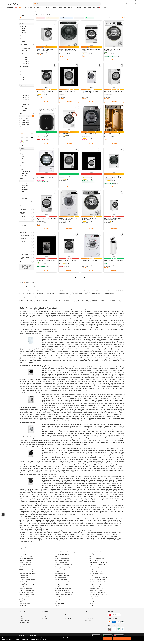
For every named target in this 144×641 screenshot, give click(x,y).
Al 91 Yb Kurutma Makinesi (27, 290)
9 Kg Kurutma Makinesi (109, 293)
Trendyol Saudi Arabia (95, 598)
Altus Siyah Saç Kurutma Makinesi (63, 588)
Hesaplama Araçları (24, 605)
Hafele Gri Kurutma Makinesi (96, 586)
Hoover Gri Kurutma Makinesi (27, 566)
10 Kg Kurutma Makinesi (26, 562)
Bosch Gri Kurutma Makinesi (27, 590)
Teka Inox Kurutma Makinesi (75, 304)
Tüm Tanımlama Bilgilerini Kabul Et (122, 638)
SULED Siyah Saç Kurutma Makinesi (28, 585)
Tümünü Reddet (107, 638)
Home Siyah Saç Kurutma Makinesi (98, 594)
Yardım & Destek (121, 0)
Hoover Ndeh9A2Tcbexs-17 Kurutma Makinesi (94, 290)
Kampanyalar (45, 614)
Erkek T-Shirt (58, 605)
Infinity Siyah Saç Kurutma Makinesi (63, 596)
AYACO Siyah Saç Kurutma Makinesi (63, 568)
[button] (105, 52)
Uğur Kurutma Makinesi (95, 568)
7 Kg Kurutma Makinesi (95, 560)
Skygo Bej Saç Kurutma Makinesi (97, 596)
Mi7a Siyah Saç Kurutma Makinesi (28, 573)
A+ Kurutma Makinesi (95, 293)
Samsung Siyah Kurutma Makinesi (63, 564)
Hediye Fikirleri (45, 618)
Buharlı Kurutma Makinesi (63, 293)
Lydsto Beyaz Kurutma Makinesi (62, 585)
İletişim (21, 618)
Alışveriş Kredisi (45, 616)
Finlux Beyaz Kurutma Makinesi (27, 594)
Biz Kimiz (21, 614)
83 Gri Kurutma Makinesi (26, 560)
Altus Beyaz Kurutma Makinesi (98, 300)
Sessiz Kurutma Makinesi (26, 293)
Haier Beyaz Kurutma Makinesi (27, 579)
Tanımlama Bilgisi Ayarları (96, 638)
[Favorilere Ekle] (54, 22)
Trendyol (22, 11)
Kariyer (21, 616)
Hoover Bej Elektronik (25, 575)
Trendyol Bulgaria (24, 600)
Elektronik (28, 11)
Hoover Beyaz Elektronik (26, 586)
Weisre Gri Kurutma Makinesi (62, 581)
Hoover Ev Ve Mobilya (60, 573)
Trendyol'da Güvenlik (24, 620)
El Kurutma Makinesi (55, 300)
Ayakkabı (91, 601)
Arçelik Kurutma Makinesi (59, 304)
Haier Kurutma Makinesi (95, 570)
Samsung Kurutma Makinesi (27, 568)
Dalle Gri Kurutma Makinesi (91, 304)
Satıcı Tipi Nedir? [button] (29, 169)
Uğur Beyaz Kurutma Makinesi (96, 566)
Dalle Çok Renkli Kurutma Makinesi (98, 562)
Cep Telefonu (92, 600)
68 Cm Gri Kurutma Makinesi (60, 297)
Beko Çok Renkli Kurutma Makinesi (63, 594)
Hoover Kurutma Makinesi (41, 300)
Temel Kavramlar (66, 616)
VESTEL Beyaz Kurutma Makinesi (97, 579)
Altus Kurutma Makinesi (26, 300)
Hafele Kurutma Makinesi (95, 590)
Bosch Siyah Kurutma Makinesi (97, 564)
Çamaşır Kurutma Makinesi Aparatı (115, 290)
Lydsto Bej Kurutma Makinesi (27, 583)
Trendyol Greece (59, 598)
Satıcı (64, 611)
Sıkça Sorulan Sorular (90, 614)
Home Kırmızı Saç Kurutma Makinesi (64, 592)
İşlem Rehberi (88, 620)
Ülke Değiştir (111, 611)
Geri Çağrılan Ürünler (24, 622)
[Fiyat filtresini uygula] (33, 116)
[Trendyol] (13, 3)
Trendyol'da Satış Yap (104, 0)
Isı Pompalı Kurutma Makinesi (80, 293)
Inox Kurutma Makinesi (58, 290)
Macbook (91, 603)
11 (84, 277)
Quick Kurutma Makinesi (114, 300)
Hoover (91, 575)
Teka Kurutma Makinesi (44, 304)
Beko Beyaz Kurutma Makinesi (62, 583)
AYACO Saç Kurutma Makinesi (62, 590)
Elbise (21, 601)
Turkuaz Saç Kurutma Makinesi (97, 592)
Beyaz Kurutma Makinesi (89, 297)
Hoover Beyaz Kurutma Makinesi (28, 304)
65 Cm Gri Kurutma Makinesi (44, 297)
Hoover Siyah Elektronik (61, 579)
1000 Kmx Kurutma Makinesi (43, 290)
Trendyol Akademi (67, 618)
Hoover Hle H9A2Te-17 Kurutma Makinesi (45, 293)
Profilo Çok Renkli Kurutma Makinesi (98, 577)
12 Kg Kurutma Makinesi (61, 562)
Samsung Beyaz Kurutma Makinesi (28, 571)
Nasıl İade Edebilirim (89, 618)
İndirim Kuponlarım (93, 0)
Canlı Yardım (88, 616)
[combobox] (117, 18)
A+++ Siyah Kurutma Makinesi (27, 297)
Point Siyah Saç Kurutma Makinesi (98, 583)
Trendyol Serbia (59, 600)
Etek (56, 601)
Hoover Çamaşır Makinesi (26, 581)
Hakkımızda (112, 0)
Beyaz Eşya (34, 11)
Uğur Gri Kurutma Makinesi (96, 573)
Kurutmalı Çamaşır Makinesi (73, 290)
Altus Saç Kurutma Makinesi (96, 585)
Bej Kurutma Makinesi (75, 297)
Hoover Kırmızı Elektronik (61, 586)
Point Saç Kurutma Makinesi (96, 588)
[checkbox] (22, 134)
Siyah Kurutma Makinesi (104, 297)
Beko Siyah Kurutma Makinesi (62, 575)
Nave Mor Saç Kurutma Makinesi (97, 581)
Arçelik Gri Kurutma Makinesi (27, 592)
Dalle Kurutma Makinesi (25, 564)
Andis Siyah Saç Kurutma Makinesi (28, 596)
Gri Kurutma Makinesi (69, 300)
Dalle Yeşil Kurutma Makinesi (62, 570)
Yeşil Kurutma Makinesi (82, 300)
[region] (72, 638)
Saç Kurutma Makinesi (60, 577)
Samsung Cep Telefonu (25, 603)
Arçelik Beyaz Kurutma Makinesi (97, 571)
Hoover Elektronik (24, 577)
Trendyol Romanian (24, 598)
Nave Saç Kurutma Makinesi (26, 588)
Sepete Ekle (46, 59)
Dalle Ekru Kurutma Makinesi (62, 566)
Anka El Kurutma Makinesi (61, 571)
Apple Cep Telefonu (59, 603)
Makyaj (91, 605)
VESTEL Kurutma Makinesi (26, 570)
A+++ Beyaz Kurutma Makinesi (62, 560)
